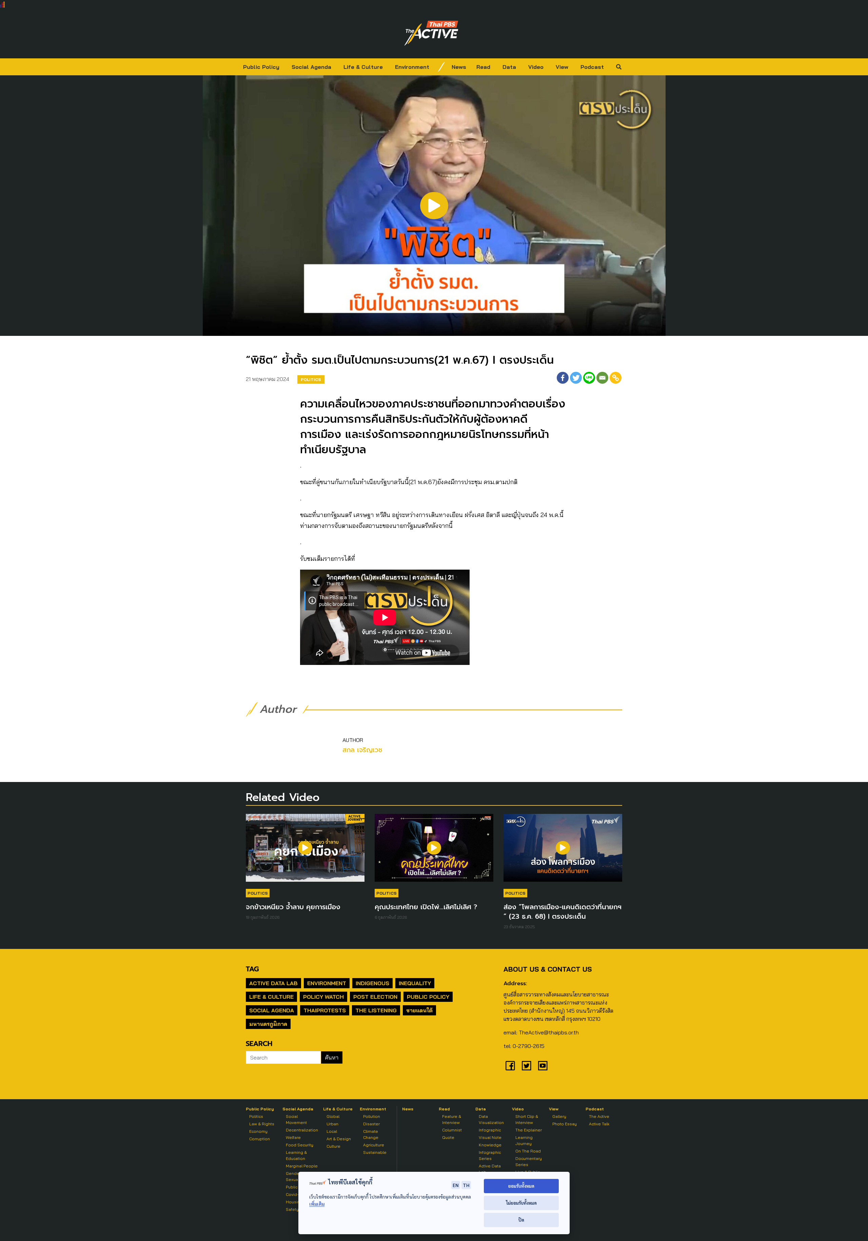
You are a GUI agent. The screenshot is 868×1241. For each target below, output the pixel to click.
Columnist (452, 1129)
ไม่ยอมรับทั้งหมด (521, 1203)
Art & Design (339, 1138)
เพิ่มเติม (316, 1204)
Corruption (259, 1138)
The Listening (376, 1010)
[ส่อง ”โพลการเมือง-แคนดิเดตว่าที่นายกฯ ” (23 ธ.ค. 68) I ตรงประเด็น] (563, 851)
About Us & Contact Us (548, 969)
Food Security (299, 1144)
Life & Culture (363, 66)
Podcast (592, 66)
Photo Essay (564, 1123)
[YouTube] (543, 1065)
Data (509, 66)
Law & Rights (261, 1123)
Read (483, 66)
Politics (311, 379)
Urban (332, 1123)
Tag (252, 969)
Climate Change (370, 1134)
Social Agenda (311, 66)
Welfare (293, 1137)
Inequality (415, 983)
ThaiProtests (324, 1010)
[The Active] (431, 33)
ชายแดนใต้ (419, 1010)
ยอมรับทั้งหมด (521, 1186)
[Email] (602, 378)
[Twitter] (576, 378)
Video (536, 66)
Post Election (375, 996)
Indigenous (372, 983)
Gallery (559, 1116)
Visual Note (490, 1137)
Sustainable (375, 1152)
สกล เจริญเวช (362, 750)
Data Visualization (491, 1119)
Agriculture (373, 1144)
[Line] (589, 378)
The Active (599, 1116)
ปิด (521, 1220)
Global (333, 1116)
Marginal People (302, 1165)
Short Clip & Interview (526, 1119)
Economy (258, 1131)
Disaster (371, 1123)
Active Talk (599, 1123)
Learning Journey (524, 1140)
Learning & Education (296, 1155)
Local (332, 1131)
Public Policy (261, 66)
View (562, 66)
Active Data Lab (273, 983)
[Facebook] (563, 378)
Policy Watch (323, 996)
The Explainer (528, 1129)
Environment (412, 66)
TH (466, 1185)
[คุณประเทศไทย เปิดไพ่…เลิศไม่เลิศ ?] (434, 851)
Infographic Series (490, 1155)
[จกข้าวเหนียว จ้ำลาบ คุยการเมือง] (305, 851)
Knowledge (490, 1144)
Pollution (371, 1116)
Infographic (490, 1129)
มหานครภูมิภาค (268, 1023)
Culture (333, 1146)
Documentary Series (528, 1161)
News (459, 66)
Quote (448, 1137)
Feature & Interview (451, 1119)
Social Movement (296, 1119)
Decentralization (302, 1129)
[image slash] (441, 66)
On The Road (528, 1150)
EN (456, 1185)
